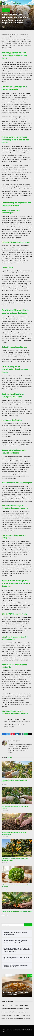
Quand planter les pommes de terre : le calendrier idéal (16, 1015)
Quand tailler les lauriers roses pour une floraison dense (16, 1008)
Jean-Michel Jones (14, 741)
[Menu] (3, 2)
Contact (18, 1029)
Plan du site (23, 1029)
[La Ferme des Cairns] (17, 2)
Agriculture (6, 10)
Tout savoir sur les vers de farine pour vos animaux (15, 994)
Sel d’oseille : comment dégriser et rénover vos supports (16, 1018)
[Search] (31, 2)
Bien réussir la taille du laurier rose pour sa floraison (15, 1012)
